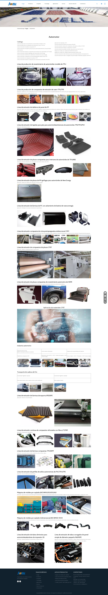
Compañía (38, 3)
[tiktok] (20, 581)
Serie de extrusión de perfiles (61, 580)
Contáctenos (83, 3)
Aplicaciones (55, 3)
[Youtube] (18, 581)
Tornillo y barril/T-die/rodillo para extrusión (64, 582)
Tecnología (46, 3)
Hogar (23, 3)
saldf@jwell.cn (84, 584)
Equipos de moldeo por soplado (62, 574)
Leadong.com (59, 593)
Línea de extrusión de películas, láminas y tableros (66, 576)
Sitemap (48, 593)
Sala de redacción (72, 3)
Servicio (63, 3)
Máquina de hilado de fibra (61, 578)
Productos (30, 3)
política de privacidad (67, 593)
